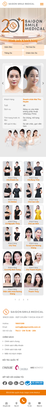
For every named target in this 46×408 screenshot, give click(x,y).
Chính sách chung (12, 341)
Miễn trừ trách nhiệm (13, 353)
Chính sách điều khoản (14, 345)
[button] (43, 83)
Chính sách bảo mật (13, 349)
